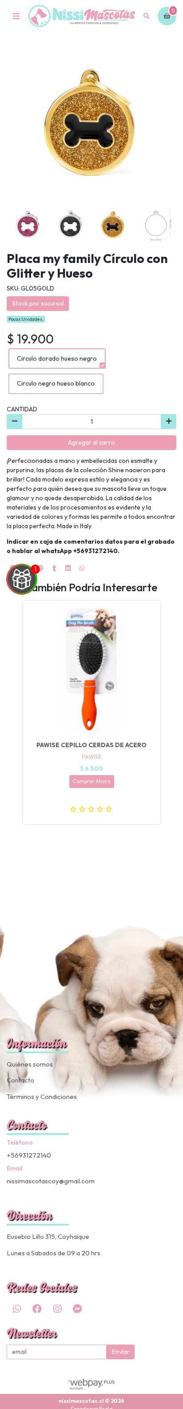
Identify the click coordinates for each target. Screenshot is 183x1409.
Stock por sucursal (38, 303)
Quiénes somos (30, 1064)
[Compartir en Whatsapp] (82, 568)
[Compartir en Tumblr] (54, 568)
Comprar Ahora (92, 781)
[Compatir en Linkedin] (68, 568)
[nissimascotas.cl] (81, 16)
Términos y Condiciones (42, 1096)
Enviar (121, 1352)
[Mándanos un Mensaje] (77, 1309)
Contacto (20, 1080)
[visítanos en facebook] (37, 1309)
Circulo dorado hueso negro (57, 358)
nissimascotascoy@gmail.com (51, 1181)
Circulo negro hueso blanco (56, 383)
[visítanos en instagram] (57, 1309)
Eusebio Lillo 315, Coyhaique (48, 1236)
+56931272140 (29, 1155)
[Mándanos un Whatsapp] (17, 1309)
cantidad (22, 409)
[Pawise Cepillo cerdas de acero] (91, 669)
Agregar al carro (91, 442)
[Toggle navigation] (16, 16)
